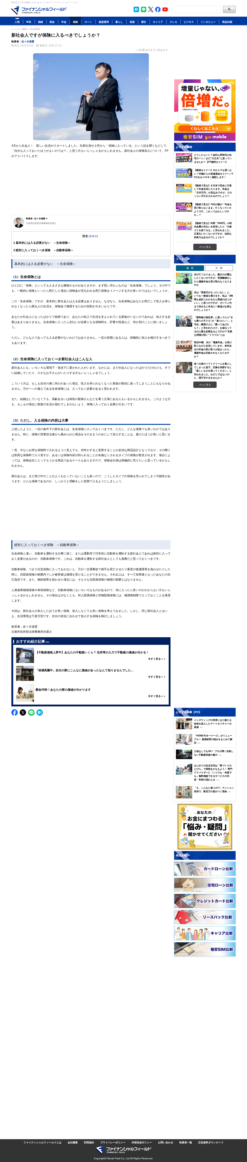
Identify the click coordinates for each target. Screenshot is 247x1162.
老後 (132, 22)
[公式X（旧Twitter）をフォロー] (150, 9)
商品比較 (227, 22)
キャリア (158, 22)
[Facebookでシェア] (14, 712)
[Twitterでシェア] (23, 712)
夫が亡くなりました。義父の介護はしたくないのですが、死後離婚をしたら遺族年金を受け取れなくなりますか (213, 279)
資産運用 (104, 22)
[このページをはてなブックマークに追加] (136, 9)
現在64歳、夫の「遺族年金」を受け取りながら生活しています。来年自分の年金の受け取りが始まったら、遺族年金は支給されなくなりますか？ (213, 349)
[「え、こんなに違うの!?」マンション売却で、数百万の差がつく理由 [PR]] (206, 797)
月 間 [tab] (218, 268)
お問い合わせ (165, 1142)
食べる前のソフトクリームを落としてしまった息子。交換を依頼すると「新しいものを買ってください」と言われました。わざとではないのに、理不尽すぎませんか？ (213, 371)
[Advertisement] (91, 187)
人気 (17, 22)
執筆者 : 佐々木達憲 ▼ (37, 218)
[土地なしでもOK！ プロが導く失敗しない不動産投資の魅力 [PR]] (206, 758)
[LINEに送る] (31, 712)
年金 (63, 22)
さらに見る (205, 247)
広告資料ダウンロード (210, 1142)
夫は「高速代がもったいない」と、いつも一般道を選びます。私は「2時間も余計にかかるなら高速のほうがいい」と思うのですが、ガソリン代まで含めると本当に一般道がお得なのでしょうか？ (213, 301)
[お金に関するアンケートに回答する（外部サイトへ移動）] (205, 826)
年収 (28, 22)
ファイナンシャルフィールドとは (42, 1142)
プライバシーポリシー (112, 1142)
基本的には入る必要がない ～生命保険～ (42, 242)
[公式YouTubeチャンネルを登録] (165, 9)
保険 (75, 22)
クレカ (173, 22)
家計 (143, 22)
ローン (88, 22)
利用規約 (89, 1142)
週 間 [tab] (189, 268)
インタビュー (208, 22)
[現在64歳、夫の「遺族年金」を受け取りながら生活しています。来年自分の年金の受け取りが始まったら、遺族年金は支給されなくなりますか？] (184, 346)
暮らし (119, 22)
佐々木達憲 (28, 41)
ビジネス (189, 22)
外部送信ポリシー (142, 1142)
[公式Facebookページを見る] (157, 9)
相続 (40, 22)
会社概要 (73, 1142)
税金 (52, 22)
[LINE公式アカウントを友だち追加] (143, 9)
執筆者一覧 (185, 1142)
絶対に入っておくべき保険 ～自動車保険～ (43, 250)
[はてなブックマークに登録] (40, 712)
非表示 (93, 236)
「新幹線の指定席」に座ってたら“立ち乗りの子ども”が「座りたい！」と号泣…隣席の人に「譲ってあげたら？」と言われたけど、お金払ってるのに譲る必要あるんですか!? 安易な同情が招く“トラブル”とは (213, 326)
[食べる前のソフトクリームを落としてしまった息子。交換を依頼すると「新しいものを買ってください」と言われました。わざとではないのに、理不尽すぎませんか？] (184, 367)
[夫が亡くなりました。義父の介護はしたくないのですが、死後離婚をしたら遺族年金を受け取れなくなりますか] (184, 278)
